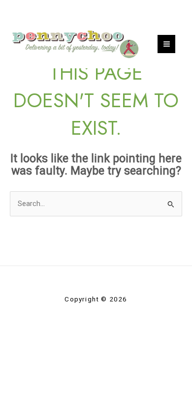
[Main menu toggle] (167, 44)
